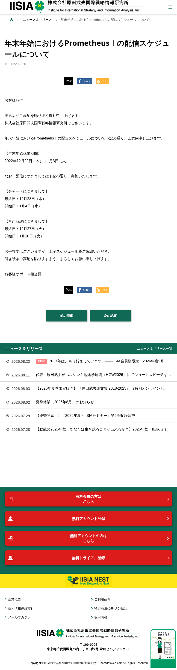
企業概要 (14, 599)
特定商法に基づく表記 (110, 608)
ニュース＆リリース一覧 (154, 348)
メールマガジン (19, 617)
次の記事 (110, 316)
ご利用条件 (102, 599)
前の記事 (66, 316)
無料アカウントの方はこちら (88, 538)
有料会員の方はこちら (88, 498)
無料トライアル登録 (88, 558)
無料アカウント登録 (88, 519)
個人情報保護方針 (21, 608)
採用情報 (100, 617)
